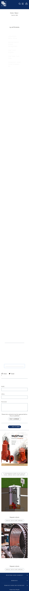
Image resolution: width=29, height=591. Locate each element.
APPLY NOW (14, 366)
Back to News (15, 426)
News (16, 13)
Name (3, 386)
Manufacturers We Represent (14, 585)
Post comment (14, 419)
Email (3, 394)
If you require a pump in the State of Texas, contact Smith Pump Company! (14, 474)
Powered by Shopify (14, 589)
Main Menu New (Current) (14, 575)
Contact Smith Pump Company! (14, 520)
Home (12, 13)
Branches (14, 580)
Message (4, 401)
